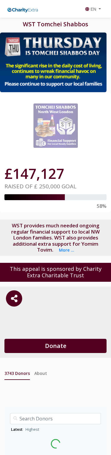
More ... (66, 250)
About (40, 373)
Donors (17, 373)
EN (93, 9)
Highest (32, 429)
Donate (55, 346)
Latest (16, 429)
